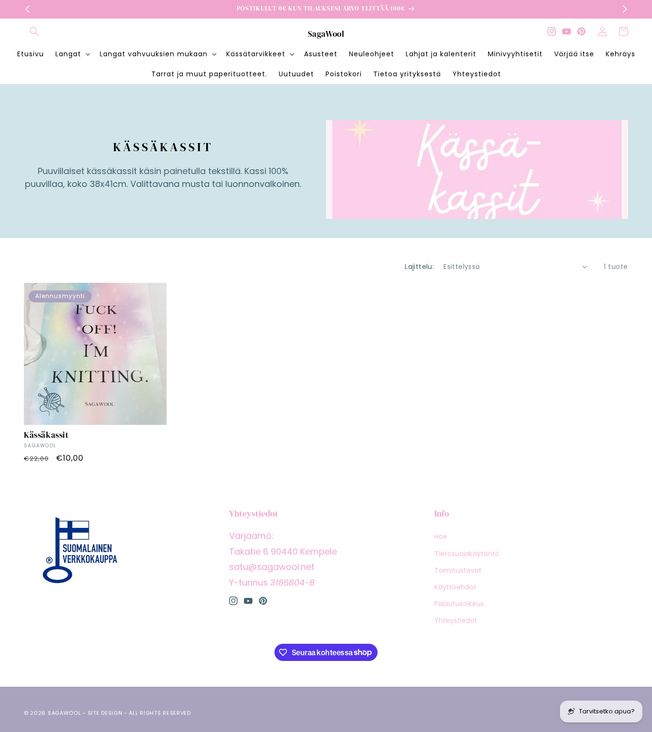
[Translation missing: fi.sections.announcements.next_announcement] (624, 9)
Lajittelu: (419, 266)
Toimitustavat (458, 570)
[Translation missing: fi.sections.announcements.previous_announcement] (27, 9)
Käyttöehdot (455, 587)
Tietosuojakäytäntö (466, 553)
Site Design (105, 713)
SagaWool (64, 713)
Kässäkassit (46, 435)
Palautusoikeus (459, 603)
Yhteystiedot (455, 620)
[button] (34, 31)
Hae (440, 536)
